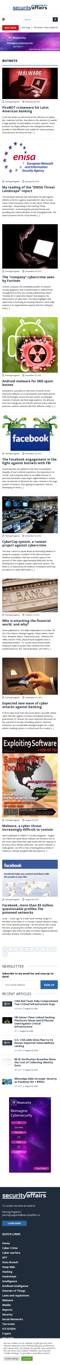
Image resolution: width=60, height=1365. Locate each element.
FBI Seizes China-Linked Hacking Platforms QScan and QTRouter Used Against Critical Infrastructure (34, 1022)
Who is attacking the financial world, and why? (26, 622)
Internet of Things (13, 1290)
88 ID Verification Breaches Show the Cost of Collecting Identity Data (35, 1062)
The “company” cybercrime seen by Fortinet (28, 279)
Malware (7, 1300)
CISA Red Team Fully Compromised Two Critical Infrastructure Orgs (36, 1002)
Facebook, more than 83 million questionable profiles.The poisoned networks (27, 909)
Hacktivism (9, 1276)
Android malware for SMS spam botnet (27, 383)
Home (6, 1243)
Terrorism (8, 1324)
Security (18, 1050)
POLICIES (8, 1338)
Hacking (18, 1008)
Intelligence (9, 1281)
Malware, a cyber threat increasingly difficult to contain (27, 828)
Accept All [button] (27, 1358)
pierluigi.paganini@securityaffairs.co (21, 1215)
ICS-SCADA (8, 1328)
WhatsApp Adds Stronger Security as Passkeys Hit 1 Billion (35, 1080)
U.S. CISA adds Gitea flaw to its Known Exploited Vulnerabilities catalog (34, 1043)
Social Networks (12, 1319)
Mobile (6, 1305)
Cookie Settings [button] (11, 1358)
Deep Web (8, 1267)
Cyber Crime (10, 1248)
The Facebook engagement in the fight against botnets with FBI (29, 461)
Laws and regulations (15, 1295)
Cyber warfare (11, 1252)
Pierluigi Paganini (12, 101)
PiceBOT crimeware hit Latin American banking (25, 109)
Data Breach (10, 1262)
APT (16, 1031)
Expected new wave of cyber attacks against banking (25, 705)
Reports (18, 1070)
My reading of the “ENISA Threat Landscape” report (28, 189)
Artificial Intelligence (15, 1286)
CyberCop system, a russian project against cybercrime (24, 543)
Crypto (6, 1333)
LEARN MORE (14, 1223)
